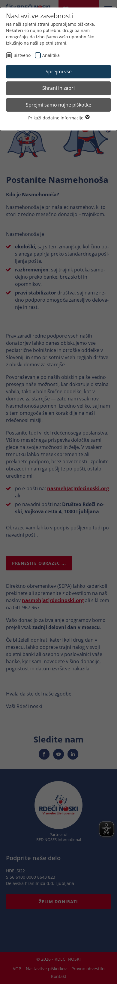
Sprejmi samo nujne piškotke (58, 104)
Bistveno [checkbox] (22, 55)
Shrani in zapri (58, 88)
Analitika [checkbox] (51, 55)
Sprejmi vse (59, 71)
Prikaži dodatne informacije (56, 118)
